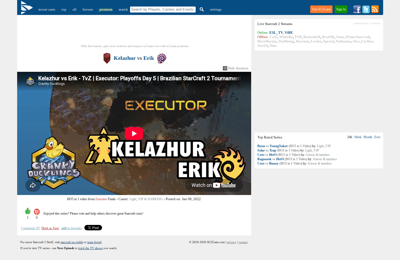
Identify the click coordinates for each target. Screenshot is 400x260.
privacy (231, 242)
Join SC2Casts (321, 9)
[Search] (201, 9)
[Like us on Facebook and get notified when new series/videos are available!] (357, 12)
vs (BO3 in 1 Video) (278, 150)
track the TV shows (90, 248)
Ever (377, 137)
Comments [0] (30, 228)
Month (368, 137)
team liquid (94, 242)
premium (105, 9)
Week (357, 137)
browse (88, 9)
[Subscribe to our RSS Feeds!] (375, 12)
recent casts (46, 9)
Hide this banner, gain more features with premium (135, 46)
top (63, 9)
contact (243, 242)
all (74, 9)
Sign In (341, 9)
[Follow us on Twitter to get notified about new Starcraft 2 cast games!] (366, 12)
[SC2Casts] (28, 9)
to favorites (71, 228)
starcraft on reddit (72, 242)
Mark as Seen (50, 228)
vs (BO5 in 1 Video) (284, 146)
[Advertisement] (319, 91)
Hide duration (238, 68)
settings (215, 9)
